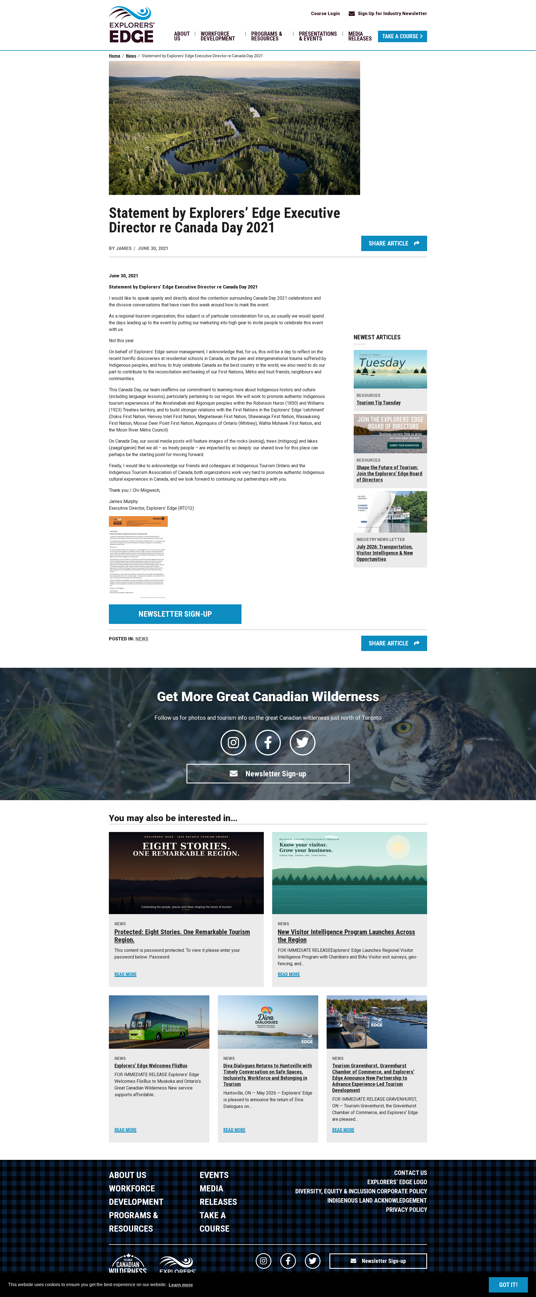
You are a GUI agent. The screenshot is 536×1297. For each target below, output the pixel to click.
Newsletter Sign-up (175, 614)
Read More (125, 974)
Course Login (325, 13)
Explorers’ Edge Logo (397, 1182)
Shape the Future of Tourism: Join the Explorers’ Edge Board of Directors (389, 473)
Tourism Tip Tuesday (378, 403)
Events (214, 1175)
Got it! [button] (508, 1284)
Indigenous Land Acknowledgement (377, 1200)
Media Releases (360, 36)
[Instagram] (233, 742)
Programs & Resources (266, 36)
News (131, 56)
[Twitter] (302, 742)
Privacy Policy (406, 1209)
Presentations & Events (318, 36)
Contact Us (410, 1172)
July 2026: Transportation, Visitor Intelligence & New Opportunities (384, 553)
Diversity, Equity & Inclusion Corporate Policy (361, 1191)
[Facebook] (268, 742)
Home (114, 56)
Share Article (388, 243)
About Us (182, 36)
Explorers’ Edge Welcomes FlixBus (150, 1066)
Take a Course (400, 36)
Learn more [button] (181, 1284)
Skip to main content (114, 13)
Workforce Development (218, 36)
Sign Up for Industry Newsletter (392, 13)
